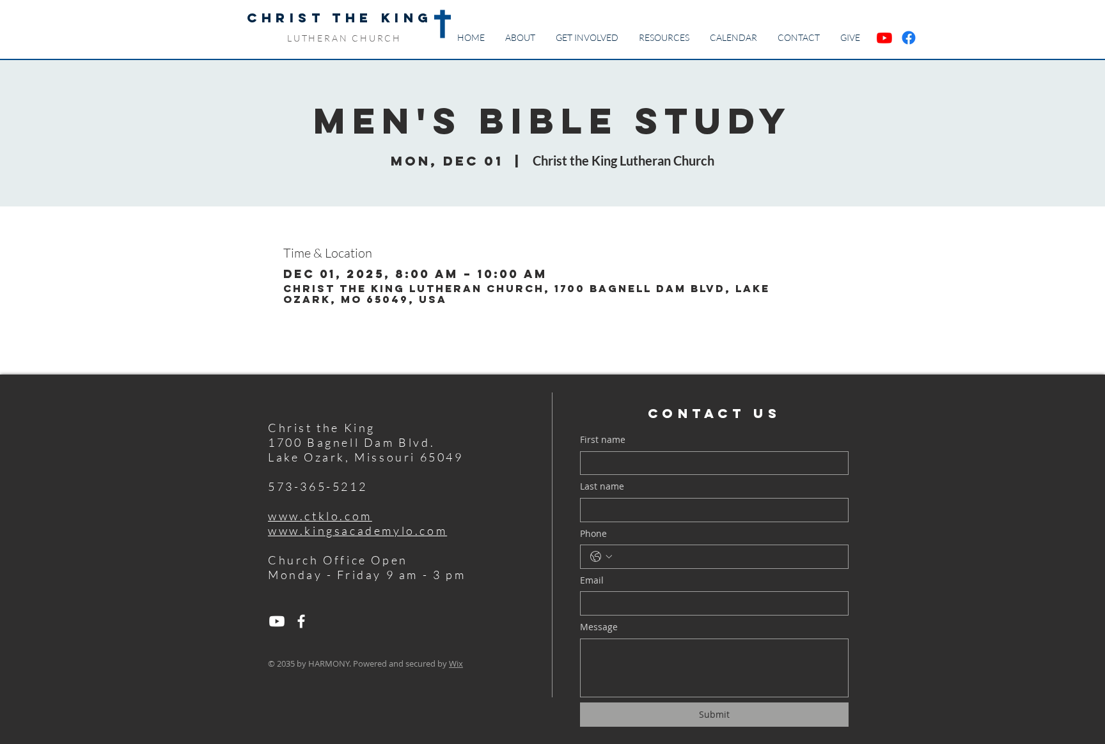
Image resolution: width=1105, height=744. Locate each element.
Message (599, 627)
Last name (602, 486)
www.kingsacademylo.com (357, 530)
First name (602, 439)
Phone (593, 533)
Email (592, 580)
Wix (456, 663)
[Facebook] (301, 621)
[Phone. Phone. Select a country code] (601, 556)
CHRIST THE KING (340, 18)
